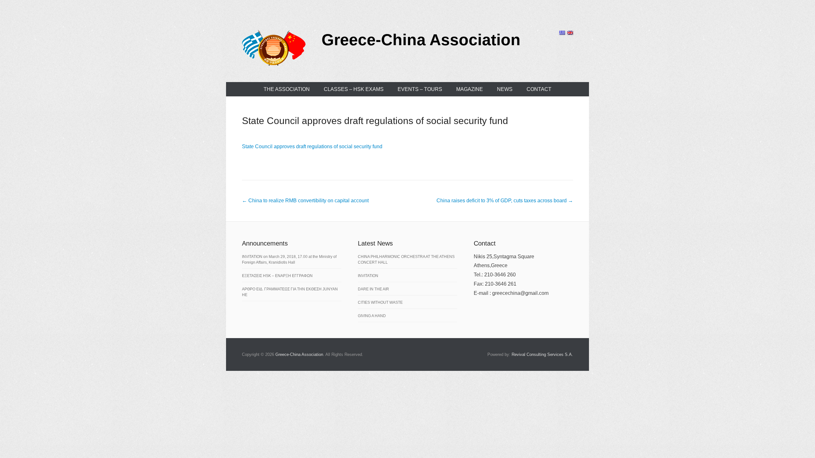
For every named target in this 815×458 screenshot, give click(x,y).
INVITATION (368, 276)
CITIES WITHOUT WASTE (380, 302)
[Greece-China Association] (274, 47)
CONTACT (539, 89)
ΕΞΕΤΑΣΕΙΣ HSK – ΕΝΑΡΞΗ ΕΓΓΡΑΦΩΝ (277, 276)
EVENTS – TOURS (420, 89)
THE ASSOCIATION (287, 89)
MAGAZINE (469, 89)
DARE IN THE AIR (373, 289)
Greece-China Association (421, 40)
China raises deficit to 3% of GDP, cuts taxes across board (504, 200)
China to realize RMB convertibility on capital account (305, 200)
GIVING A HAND (372, 316)
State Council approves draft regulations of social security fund (375, 120)
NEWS (505, 89)
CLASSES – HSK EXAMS (354, 89)
